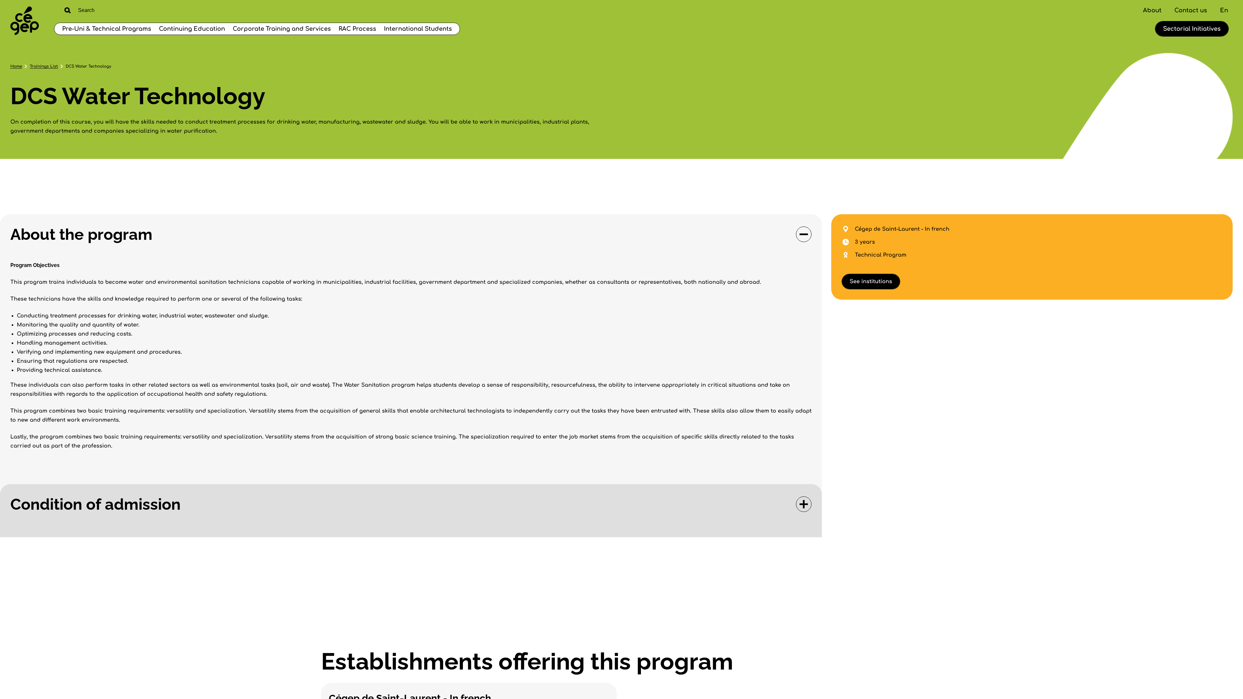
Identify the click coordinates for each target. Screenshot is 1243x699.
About (1152, 10)
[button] (411, 234)
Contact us (1190, 10)
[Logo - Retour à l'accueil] (24, 21)
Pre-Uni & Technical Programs (106, 29)
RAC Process (357, 29)
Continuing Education (192, 29)
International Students (418, 29)
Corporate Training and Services (282, 29)
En (1224, 10)
